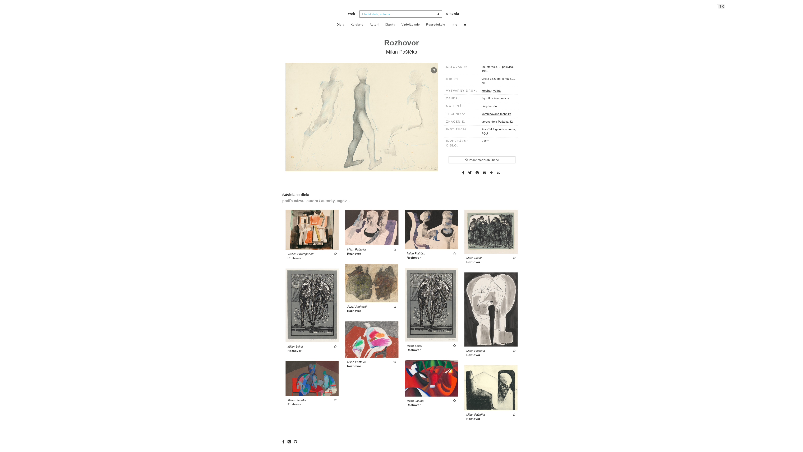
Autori (374, 24)
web (351, 13)
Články (390, 24)
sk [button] (721, 6)
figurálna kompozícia (495, 98)
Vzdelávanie (411, 24)
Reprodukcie (435, 24)
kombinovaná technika (496, 114)
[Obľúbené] (465, 24)
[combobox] (400, 14)
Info (454, 24)
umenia (452, 13)
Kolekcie (357, 24)
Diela (340, 24)
